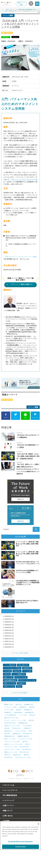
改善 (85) (31, 707)
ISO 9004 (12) (8, 757)
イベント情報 (4, 11)
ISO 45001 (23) (27, 733)
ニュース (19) (27, 671)
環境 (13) (26, 754)
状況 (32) (31, 720)
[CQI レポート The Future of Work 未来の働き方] (20, 492)
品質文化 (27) (8, 731)
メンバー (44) (22, 715)
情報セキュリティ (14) (10, 752)
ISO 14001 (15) (26, 749)
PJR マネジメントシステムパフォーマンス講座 (21, 256)
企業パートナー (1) (9, 683)
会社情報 (6, 821)
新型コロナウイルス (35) (11, 717)
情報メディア (36, 9)
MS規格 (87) (22, 707)
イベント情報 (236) (9, 665)
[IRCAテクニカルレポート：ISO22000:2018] (20, 515)
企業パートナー (8, 805)
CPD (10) (7, 674)
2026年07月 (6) (9, 619)
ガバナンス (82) (8, 709)
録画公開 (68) (18, 712)
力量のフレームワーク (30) (12, 725)
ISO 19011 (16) (24, 747)
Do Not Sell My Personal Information (20, 841)
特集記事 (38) (27, 668)
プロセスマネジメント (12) (22, 757)
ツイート (15, 417)
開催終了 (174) (8, 704)
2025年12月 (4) (9, 639)
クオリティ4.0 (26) (20, 731)
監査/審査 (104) (28, 704)
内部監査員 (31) (22, 723)
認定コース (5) (8, 677)
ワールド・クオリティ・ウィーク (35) (15, 720)
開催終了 (4, 32)
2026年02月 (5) (9, 633)
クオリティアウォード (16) (12, 749)
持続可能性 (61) (29, 712)
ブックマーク (35, 417)
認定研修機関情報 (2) (10, 680)
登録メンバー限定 (21, 3)
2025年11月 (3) (9, 641)
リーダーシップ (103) (10, 707)
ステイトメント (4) (21, 677)
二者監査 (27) (27, 728)
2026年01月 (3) (9, 636)
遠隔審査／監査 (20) (23, 736)
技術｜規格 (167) (23, 665)
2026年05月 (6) (9, 625)
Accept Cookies (20, 846)
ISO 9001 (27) (16, 728)
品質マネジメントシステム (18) (13, 744)
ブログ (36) (7, 671)
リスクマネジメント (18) (25, 739)
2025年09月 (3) (9, 647)
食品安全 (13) (17, 754)
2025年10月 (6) (9, 644)
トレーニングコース (10, 790)
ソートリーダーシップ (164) (12, 668)
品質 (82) (18, 709)
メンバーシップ (8, 800)
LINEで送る (6, 37)
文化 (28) (6, 728)
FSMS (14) (7, 754)
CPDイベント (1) (9, 686)
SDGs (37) (32, 715)
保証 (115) (18, 704)
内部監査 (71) (28, 709)
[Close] (38, 824)
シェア (5, 417)
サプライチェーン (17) (10, 747)
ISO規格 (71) (8, 712)
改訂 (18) (25, 741)
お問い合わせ (8, 816)
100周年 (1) (21, 683)
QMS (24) (7, 733)
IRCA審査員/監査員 (10, 795)
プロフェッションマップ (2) (27, 680)
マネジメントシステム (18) (12, 741)
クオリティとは (8, 785)
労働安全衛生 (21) (9, 736)
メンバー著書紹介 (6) (19, 674)
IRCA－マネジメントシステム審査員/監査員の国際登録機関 (19, 9)
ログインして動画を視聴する (22, 284)
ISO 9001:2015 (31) (10, 723)
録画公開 (10, 32)
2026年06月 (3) (9, 622)
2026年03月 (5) (9, 630)
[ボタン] (37, 4)
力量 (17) (27, 744)
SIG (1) (19, 686)
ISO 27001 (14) (24, 752)
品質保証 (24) (16, 733)
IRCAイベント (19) (9, 739)
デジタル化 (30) (26, 725)
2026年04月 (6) (9, 627)
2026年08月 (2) (9, 616)
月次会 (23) (17, 671)
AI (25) (30, 731)
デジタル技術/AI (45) (10, 715)
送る (25, 417)
